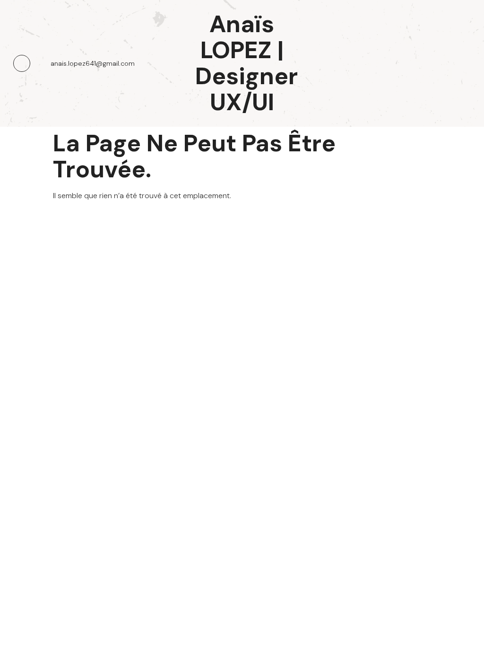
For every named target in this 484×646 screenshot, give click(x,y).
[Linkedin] (21, 63)
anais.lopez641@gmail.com (93, 63)
